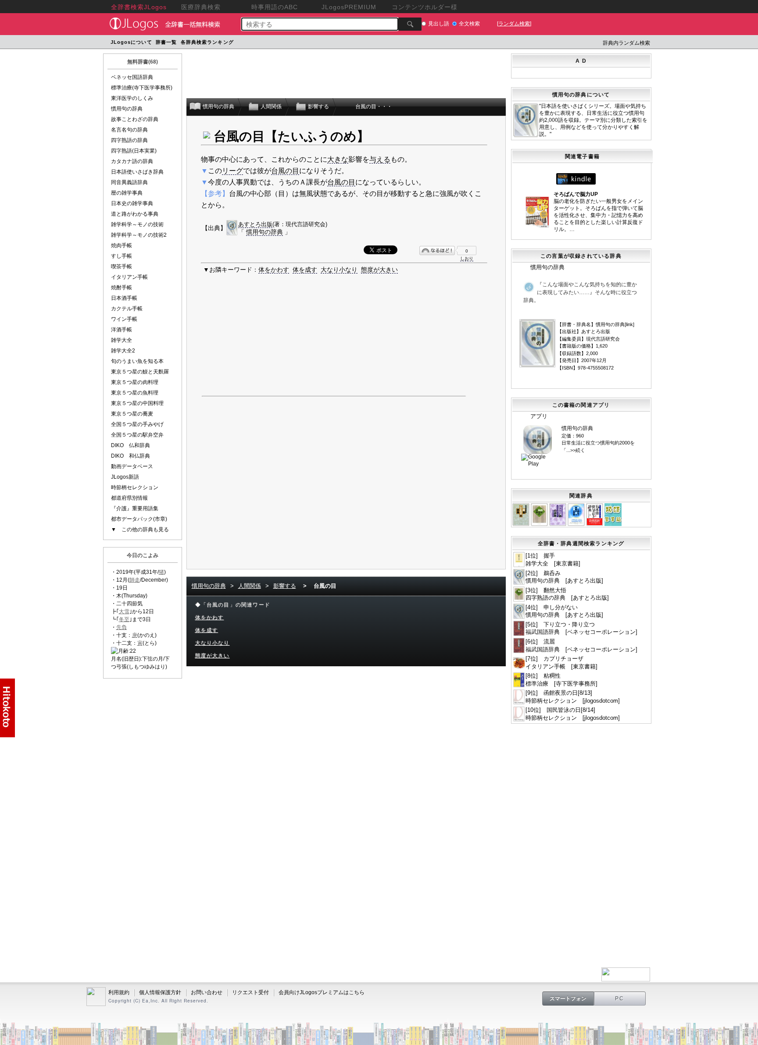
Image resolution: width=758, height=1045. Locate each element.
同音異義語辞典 (129, 182)
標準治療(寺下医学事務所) (141, 88)
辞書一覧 (166, 42)
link (629, 324)
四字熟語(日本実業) (134, 151)
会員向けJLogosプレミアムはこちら (322, 992)
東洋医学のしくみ (132, 98)
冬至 (124, 619)
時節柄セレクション (134, 487)
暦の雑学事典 (127, 193)
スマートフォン (568, 998)
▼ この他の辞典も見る (140, 529)
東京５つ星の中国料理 (137, 403)
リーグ (232, 170)
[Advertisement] (402, 43)
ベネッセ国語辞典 (132, 77)
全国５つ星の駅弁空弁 (137, 435)
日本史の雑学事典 (132, 203)
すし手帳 (121, 256)
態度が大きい (379, 269)
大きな (337, 159)
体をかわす (273, 269)
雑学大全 (121, 340)
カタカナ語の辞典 (132, 161)
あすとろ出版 (255, 224)
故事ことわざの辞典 (134, 119)
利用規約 (118, 992)
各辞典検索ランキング (207, 42)
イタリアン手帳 (129, 277)
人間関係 (249, 586)
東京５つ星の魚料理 (134, 393)
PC (620, 998)
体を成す (305, 269)
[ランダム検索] (514, 24)
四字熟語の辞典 (129, 140)
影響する (284, 586)
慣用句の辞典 (127, 109)
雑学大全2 (123, 351)
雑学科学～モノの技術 (137, 224)
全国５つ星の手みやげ (137, 424)
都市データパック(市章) (139, 519)
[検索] (410, 24)
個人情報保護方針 (160, 992)
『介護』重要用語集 (134, 508)
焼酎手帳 (121, 287)
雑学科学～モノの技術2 (139, 235)
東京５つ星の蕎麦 (132, 414)
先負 (121, 627)
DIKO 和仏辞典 (130, 456)
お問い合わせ (206, 992)
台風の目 (285, 170)
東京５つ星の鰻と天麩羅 (140, 372)
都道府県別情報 (129, 498)
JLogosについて (131, 42)
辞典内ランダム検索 (626, 43)
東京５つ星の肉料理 (134, 382)
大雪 (124, 611)
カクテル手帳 (127, 309)
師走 (134, 580)
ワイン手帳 (124, 319)
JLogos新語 (125, 477)
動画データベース (132, 466)
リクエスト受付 (250, 992)
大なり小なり (339, 269)
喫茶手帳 (121, 266)
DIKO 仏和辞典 (130, 445)
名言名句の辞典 (129, 130)
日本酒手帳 (124, 298)
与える (379, 159)
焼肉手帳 (121, 245)
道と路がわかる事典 (134, 214)
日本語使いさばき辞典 (137, 172)
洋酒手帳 (121, 330)
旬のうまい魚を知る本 (137, 361)
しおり (466, 258)
